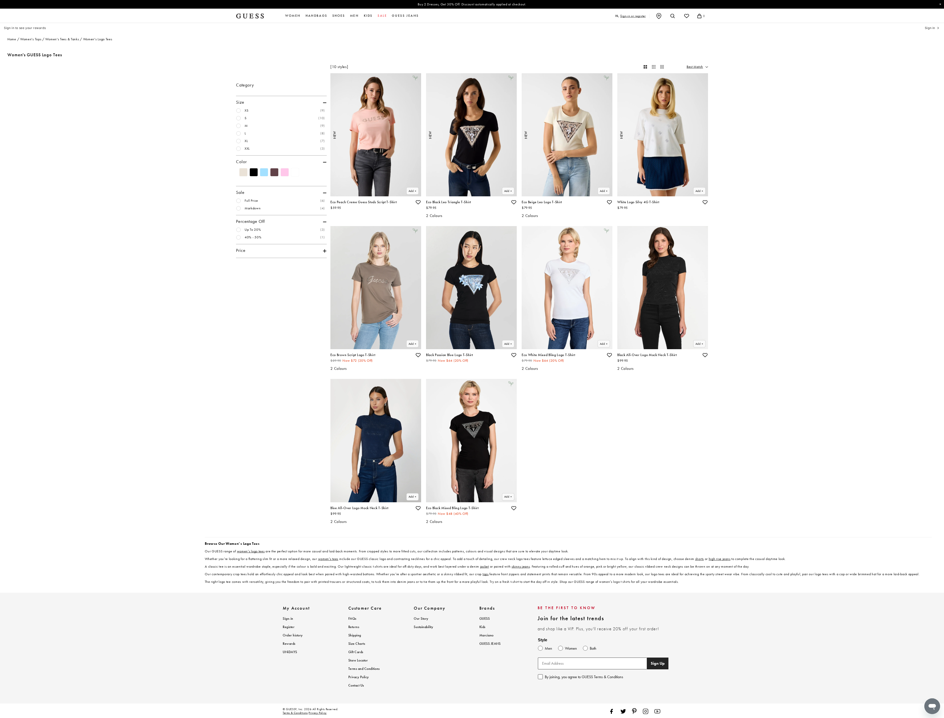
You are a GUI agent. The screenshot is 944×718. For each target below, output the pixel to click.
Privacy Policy (358, 677)
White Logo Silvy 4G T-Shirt (638, 202)
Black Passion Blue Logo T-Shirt (449, 355)
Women (293, 16)
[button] (418, 202)
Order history (293, 635)
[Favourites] (686, 16)
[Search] (672, 16)
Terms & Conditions (295, 713)
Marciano (486, 635)
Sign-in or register (633, 16)
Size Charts (356, 644)
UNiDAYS (290, 652)
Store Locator (358, 660)
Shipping (354, 635)
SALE (382, 16)
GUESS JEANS (490, 644)
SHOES (338, 16)
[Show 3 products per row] (653, 67)
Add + (412, 191)
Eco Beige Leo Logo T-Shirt (542, 202)
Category (245, 85)
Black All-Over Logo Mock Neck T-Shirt (647, 355)
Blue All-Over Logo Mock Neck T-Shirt (359, 508)
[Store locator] (658, 16)
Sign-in (288, 619)
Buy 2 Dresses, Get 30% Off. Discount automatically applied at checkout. (472, 4)
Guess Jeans (405, 16)
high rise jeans (720, 559)
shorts (699, 559)
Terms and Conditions (364, 669)
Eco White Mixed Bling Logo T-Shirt (548, 355)
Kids (368, 16)
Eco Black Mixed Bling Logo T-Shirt (452, 508)
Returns (353, 627)
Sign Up (658, 663)
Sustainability (423, 627)
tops (486, 574)
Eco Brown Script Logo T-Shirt (352, 355)
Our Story (421, 619)
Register (289, 627)
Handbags (316, 16)
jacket (484, 566)
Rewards (289, 644)
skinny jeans (521, 566)
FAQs (352, 619)
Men (354, 16)
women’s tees (328, 559)
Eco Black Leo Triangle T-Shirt (448, 202)
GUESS (484, 619)
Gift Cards (355, 652)
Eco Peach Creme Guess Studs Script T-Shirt (363, 202)
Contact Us (356, 685)
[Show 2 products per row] (645, 67)
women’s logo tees (251, 551)
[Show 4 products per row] (662, 67)
